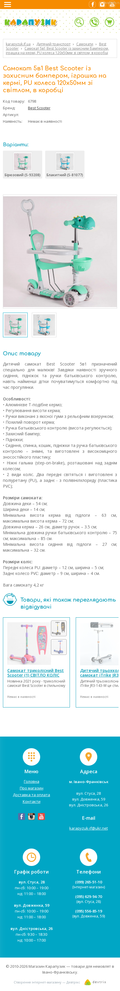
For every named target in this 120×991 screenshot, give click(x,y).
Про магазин (31, 788)
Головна (31, 781)
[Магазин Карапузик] (39, 25)
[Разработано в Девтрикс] (95, 983)
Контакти (31, 801)
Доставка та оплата (31, 794)
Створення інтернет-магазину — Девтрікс (47, 982)
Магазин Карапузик (47, 966)
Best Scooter (39, 107)
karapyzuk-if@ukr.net (88, 828)
